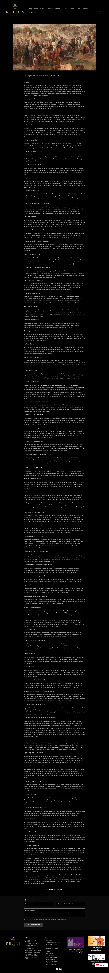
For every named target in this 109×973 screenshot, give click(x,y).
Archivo (47, 951)
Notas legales (49, 953)
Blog (46, 946)
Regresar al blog (55, 889)
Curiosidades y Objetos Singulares (31, 946)
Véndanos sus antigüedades (52, 942)
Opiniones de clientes (51, 944)
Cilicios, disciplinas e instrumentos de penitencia (32, 955)
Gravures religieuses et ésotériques (31, 958)
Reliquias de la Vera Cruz (31, 943)
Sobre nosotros (49, 955)
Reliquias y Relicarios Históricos (30, 941)
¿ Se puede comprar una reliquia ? (51, 949)
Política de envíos (50, 959)
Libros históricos (29, 948)
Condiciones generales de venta (52, 962)
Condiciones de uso (50, 964)
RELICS (52, 969)
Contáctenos (48, 940)
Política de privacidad (51, 957)
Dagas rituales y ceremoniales (33, 950)
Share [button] (27, 82)
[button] (55, 9)
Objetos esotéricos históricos (32, 952)
